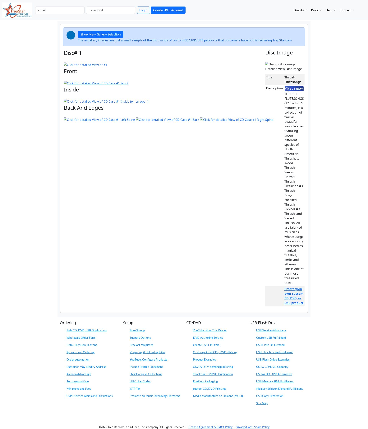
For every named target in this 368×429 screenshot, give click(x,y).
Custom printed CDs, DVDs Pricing (215, 352)
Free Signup (137, 330)
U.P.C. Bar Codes (140, 381)
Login (143, 10)
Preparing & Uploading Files (147, 352)
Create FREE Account (168, 10)
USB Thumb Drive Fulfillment (274, 352)
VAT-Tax (135, 388)
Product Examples (204, 359)
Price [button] (315, 10)
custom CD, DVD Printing (209, 388)
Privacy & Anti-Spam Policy (252, 427)
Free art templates (141, 345)
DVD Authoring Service (208, 337)
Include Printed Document (146, 366)
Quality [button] (299, 10)
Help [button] (329, 10)
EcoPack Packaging (205, 381)
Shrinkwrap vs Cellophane (146, 374)
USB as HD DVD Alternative (274, 374)
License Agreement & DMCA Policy (210, 427)
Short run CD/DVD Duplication (213, 374)
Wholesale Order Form (81, 337)
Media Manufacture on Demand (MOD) (218, 396)
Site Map (262, 403)
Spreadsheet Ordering (81, 352)
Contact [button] (346, 10)
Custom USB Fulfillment (271, 337)
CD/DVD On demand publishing (213, 366)
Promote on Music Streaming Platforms (155, 396)
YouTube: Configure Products (148, 359)
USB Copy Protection (269, 396)
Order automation (78, 359)
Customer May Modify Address (86, 366)
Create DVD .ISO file (206, 345)
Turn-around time (78, 381)
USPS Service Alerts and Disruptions (90, 396)
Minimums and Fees (79, 388)
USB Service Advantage (271, 330)
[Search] (359, 9)
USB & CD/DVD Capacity (272, 366)
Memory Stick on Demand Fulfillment (279, 388)
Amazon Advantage (79, 374)
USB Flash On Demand (270, 345)
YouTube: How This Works (210, 330)
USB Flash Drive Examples (273, 359)
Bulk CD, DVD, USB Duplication (87, 330)
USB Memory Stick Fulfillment (275, 381)
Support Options (140, 337)
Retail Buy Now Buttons (82, 345)
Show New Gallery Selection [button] (100, 34)
